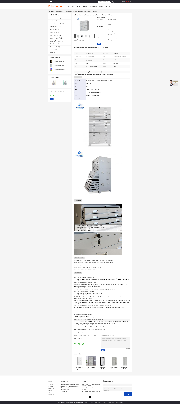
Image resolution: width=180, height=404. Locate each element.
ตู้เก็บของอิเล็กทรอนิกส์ (55, 41)
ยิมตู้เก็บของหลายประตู (91, 329)
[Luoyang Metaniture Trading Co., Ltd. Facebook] (51, 2)
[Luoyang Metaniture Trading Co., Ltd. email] (51, 95)
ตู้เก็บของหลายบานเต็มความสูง (59, 69)
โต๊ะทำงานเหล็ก (53, 47)
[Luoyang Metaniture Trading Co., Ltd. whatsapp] (55, 95)
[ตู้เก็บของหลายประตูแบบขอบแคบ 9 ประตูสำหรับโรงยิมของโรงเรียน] (79, 361)
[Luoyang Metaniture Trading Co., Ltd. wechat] (59, 95)
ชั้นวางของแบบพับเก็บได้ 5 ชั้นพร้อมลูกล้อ (70, 384)
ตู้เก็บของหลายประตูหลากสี (59, 61)
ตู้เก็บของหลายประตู (60, 11)
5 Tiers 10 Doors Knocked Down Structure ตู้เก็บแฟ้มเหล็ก (91, 368)
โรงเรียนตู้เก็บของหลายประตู (82, 329)
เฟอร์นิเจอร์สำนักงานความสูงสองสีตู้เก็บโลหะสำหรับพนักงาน (91, 385)
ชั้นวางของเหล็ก (54, 29)
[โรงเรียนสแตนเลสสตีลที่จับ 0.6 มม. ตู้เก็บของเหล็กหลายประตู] (125, 361)
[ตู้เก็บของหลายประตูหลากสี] (51, 61)
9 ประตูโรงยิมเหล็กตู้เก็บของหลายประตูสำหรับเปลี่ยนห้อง (114, 368)
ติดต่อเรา (101, 6)
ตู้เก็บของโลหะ (53, 32)
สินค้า (73, 6)
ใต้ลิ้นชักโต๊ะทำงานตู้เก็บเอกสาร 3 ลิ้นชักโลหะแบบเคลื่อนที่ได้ (70, 387)
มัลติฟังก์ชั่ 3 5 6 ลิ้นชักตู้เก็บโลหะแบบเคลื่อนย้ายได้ (69, 390)
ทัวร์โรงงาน (85, 6)
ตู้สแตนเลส (52, 52)
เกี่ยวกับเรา (78, 6)
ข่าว (106, 6)
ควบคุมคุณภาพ (93, 6)
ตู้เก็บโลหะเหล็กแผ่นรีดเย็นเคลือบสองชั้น (91, 391)
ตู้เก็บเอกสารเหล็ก (54, 26)
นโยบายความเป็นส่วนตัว (62, 402)
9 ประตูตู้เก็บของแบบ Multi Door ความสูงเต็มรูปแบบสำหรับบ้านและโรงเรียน (102, 368)
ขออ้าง (123, 1)
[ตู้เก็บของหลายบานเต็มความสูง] (51, 69)
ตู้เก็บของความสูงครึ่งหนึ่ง (56, 38)
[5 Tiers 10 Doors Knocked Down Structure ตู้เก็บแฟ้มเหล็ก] (91, 361)
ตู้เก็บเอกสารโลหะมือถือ (55, 23)
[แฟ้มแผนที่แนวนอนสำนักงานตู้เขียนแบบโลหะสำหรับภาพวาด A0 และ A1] (84, 25)
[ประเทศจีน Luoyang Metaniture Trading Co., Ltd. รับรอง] (53, 82)
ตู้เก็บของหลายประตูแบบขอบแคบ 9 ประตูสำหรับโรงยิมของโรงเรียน (79, 368)
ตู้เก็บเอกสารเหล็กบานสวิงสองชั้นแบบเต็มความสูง (91, 388)
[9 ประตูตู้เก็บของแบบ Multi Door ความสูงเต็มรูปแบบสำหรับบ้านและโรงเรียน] (102, 361)
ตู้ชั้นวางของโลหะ (54, 18)
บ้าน (68, 6)
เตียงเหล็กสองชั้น (54, 44)
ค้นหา (112, 1)
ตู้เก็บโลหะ (52, 21)
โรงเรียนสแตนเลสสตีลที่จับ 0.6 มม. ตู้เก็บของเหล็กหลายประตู (125, 368)
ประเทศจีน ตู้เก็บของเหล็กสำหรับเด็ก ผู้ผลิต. (76, 402)
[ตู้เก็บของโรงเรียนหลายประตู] (51, 65)
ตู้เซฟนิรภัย (52, 49)
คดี (109, 6)
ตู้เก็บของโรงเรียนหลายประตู (59, 65)
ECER (122, 402)
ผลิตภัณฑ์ (53, 11)
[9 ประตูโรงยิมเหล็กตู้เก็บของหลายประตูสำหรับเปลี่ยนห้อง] (114, 361)
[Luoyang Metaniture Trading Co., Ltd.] (55, 6)
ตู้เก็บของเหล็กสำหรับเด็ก (100, 329)
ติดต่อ (99, 43)
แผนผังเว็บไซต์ (51, 394)
